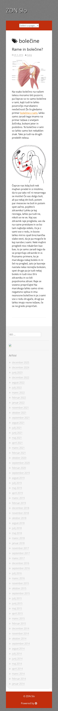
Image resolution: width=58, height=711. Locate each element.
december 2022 (20, 377)
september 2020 (21, 462)
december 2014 (20, 628)
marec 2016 (18, 578)
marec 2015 (18, 618)
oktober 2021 (19, 412)
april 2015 (17, 613)
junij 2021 (17, 432)
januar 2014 (18, 683)
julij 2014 (17, 653)
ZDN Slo (16, 10)
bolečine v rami (28, 113)
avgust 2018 (18, 523)
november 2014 (20, 633)
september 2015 (21, 593)
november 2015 (20, 583)
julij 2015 (17, 598)
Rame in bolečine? (27, 49)
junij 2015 (17, 603)
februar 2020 (19, 467)
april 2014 (17, 668)
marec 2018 (18, 538)
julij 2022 (17, 387)
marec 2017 (18, 558)
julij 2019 (17, 483)
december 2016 (20, 563)
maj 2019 (17, 488)
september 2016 (21, 568)
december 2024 (20, 367)
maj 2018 (17, 533)
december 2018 (20, 508)
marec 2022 (18, 392)
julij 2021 (17, 427)
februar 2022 (19, 397)
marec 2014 (18, 673)
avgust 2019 (18, 478)
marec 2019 (18, 498)
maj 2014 (17, 663)
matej (29, 55)
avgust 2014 (18, 648)
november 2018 (20, 513)
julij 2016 (17, 573)
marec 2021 (18, 447)
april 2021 (17, 442)
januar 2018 (18, 543)
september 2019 (21, 472)
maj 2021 (17, 437)
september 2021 (21, 417)
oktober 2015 (19, 588)
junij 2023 (17, 372)
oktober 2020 (19, 457)
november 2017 (20, 548)
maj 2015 (17, 608)
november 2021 (20, 407)
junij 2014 (17, 658)
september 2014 (21, 643)
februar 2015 (19, 623)
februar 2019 (19, 503)
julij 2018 (17, 528)
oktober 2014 (19, 638)
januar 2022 (18, 402)
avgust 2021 (18, 422)
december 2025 (20, 362)
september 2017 (21, 553)
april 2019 (17, 493)
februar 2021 (19, 452)
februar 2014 (19, 678)
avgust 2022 (18, 382)
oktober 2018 (19, 518)
